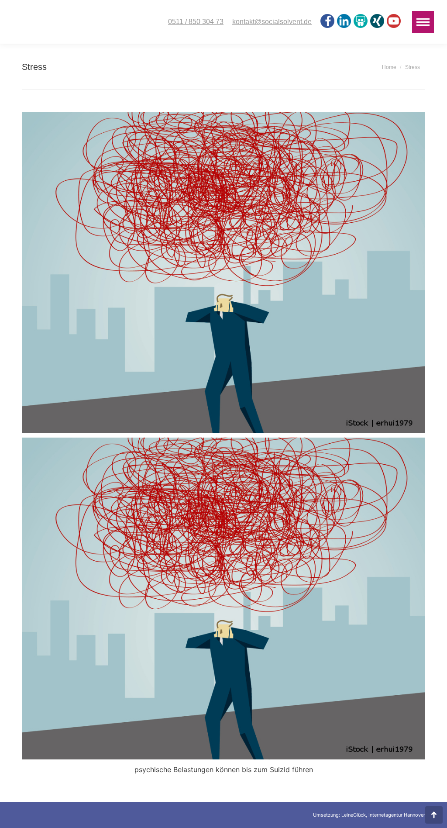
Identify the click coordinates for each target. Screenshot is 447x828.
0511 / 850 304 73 (196, 21)
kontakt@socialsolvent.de (272, 21)
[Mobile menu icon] (423, 22)
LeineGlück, (354, 815)
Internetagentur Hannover (396, 815)
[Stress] (223, 272)
